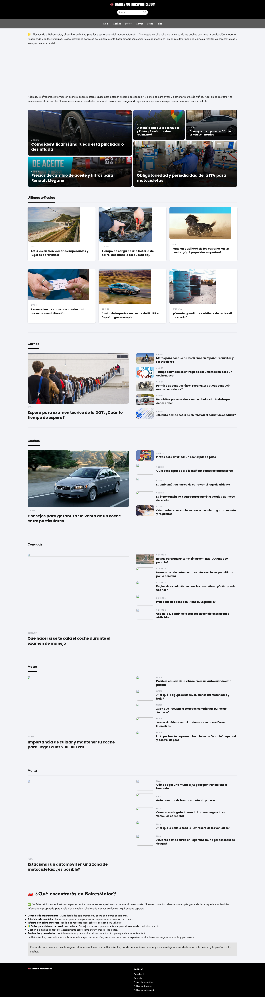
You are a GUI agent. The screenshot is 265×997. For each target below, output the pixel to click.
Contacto (138, 978)
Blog (160, 23)
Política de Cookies (143, 986)
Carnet (139, 23)
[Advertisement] (132, 70)
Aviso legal (139, 974)
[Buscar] (144, 12)
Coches (117, 23)
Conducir (35, 544)
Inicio (105, 23)
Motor (128, 23)
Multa (150, 23)
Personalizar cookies (143, 982)
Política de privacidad (144, 989)
